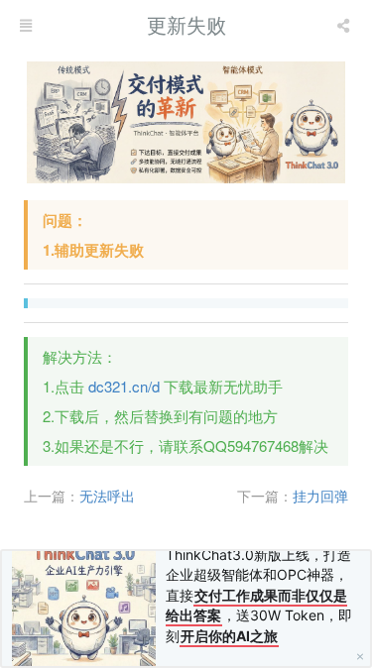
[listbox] (345, 25)
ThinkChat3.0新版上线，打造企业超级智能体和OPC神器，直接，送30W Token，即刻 (259, 595)
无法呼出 (107, 495)
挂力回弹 (320, 495)
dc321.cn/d (124, 386)
